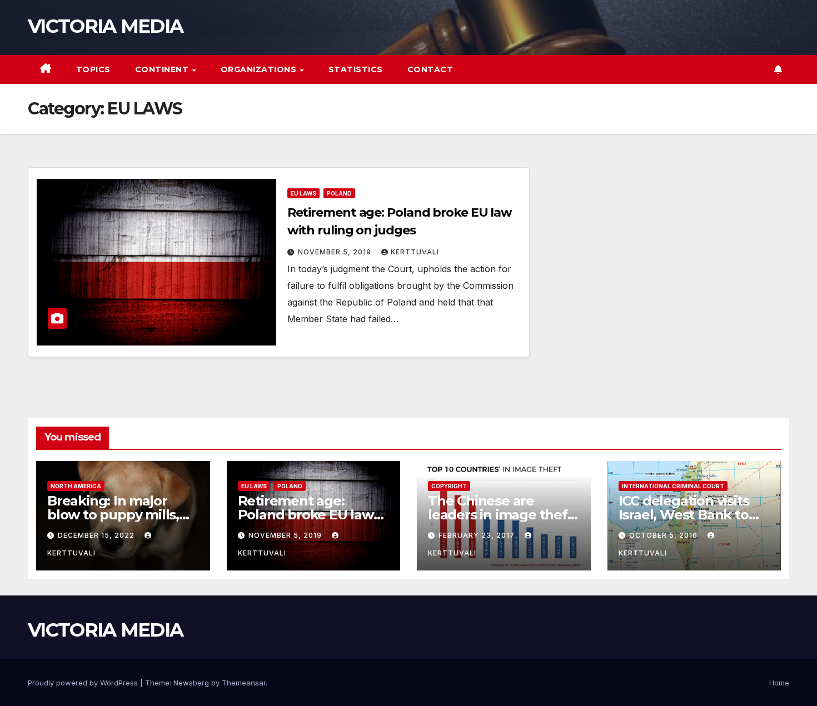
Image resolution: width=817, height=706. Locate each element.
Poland (339, 193)
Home (779, 682)
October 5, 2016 (664, 535)
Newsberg (191, 682)
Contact (430, 69)
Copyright (449, 486)
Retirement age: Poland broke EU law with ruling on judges (307, 515)
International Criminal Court (673, 486)
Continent (163, 69)
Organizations (260, 69)
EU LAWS (303, 193)
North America (76, 486)
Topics (93, 69)
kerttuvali (415, 252)
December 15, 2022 (97, 535)
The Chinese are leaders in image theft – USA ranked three (500, 515)
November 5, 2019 (335, 252)
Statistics (355, 69)
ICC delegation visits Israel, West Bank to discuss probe (684, 515)
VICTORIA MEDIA (105, 26)
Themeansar (244, 682)
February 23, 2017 (478, 535)
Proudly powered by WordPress (84, 682)
